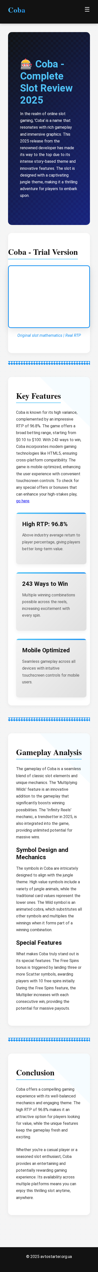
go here (22, 501)
